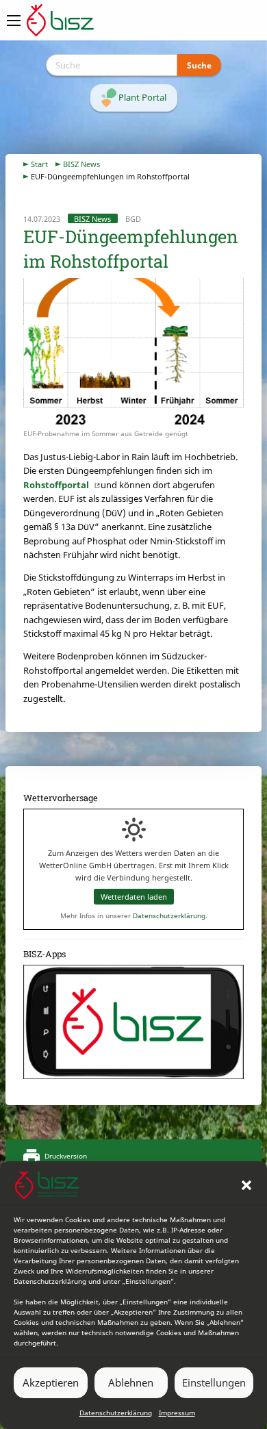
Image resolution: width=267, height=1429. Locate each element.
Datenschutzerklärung (115, 1412)
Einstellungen (214, 1382)
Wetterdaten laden (134, 896)
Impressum (177, 1412)
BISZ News (81, 164)
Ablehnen (130, 1382)
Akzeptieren (51, 1382)
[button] (246, 1185)
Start (39, 164)
